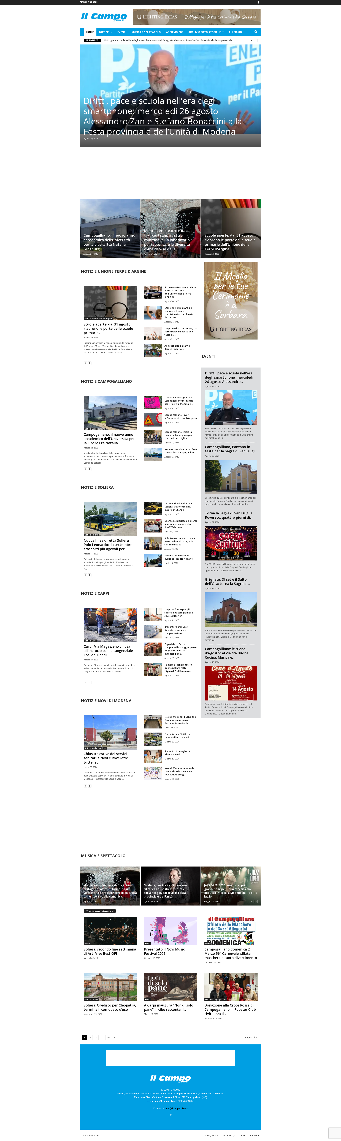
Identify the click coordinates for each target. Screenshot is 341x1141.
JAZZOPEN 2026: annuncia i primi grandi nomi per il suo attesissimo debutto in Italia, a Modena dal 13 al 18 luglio (230, 890)
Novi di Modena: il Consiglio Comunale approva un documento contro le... (180, 720)
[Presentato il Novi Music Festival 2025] (170, 931)
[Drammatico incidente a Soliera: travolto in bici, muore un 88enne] (153, 508)
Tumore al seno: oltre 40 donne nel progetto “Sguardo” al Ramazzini (178, 668)
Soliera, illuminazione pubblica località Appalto (178, 557)
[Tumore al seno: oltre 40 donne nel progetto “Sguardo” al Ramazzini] (153, 669)
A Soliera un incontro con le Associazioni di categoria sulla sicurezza (180, 541)
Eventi (121, 32)
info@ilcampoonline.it (177, 1108)
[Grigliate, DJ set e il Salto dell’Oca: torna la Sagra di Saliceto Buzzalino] (231, 609)
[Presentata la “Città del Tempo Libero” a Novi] (153, 739)
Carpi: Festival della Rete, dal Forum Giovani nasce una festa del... (180, 331)
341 (108, 1037)
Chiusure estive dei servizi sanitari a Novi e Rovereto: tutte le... (106, 758)
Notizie (104, 32)
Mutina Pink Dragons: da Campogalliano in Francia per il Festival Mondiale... (178, 400)
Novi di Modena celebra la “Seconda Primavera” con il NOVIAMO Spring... (179, 771)
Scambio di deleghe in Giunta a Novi (177, 753)
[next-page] (89, 363)
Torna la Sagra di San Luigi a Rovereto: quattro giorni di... (228, 515)
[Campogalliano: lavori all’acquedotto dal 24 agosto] (153, 420)
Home (90, 32)
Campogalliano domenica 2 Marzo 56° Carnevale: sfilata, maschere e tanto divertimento (230, 953)
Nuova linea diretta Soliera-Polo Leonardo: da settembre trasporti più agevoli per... (108, 544)
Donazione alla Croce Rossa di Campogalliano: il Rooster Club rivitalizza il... (230, 1009)
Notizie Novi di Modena (95, 748)
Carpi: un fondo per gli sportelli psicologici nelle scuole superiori (178, 612)
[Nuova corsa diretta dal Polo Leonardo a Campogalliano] (153, 454)
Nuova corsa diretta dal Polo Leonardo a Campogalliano (180, 451)
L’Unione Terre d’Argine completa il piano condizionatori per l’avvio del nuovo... (178, 312)
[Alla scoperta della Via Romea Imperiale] (153, 350)
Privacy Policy (211, 1135)
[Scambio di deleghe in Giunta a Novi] (153, 756)
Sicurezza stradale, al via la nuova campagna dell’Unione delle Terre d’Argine (180, 292)
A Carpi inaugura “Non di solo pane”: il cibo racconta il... (168, 1007)
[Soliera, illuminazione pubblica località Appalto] (153, 560)
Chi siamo (235, 32)
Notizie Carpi (90, 641)
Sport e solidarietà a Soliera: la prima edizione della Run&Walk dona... (180, 524)
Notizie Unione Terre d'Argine (98, 318)
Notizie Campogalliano (95, 429)
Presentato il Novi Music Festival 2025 (164, 951)
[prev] (251, 40)
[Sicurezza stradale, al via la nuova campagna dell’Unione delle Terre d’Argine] (153, 292)
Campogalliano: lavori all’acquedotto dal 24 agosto (180, 416)
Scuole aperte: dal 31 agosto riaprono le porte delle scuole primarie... (108, 328)
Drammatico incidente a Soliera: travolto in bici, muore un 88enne (178, 506)
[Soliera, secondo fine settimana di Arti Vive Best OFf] (110, 931)
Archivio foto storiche (204, 32)
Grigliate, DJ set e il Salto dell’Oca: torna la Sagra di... (227, 581)
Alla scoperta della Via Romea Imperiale (177, 347)
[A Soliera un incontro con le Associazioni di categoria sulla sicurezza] (153, 543)
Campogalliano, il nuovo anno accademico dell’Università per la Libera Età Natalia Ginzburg (109, 242)
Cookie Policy (228, 1135)
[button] (256, 32)
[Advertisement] (170, 173)
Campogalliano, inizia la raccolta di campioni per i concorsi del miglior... (178, 435)
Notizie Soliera (91, 535)
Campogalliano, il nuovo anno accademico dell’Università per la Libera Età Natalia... (109, 438)
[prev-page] (85, 363)
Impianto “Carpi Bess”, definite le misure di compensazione (176, 630)
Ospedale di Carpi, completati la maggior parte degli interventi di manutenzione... (180, 649)
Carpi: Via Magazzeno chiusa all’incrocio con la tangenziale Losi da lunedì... (108, 650)
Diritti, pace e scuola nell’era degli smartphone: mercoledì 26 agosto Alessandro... (229, 377)
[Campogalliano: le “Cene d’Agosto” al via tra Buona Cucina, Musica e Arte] (231, 683)
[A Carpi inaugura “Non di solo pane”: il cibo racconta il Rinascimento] (170, 987)
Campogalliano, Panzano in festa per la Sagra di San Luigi (230, 449)
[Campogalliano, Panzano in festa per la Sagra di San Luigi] (231, 477)
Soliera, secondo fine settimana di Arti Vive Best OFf (110, 951)
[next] (256, 40)
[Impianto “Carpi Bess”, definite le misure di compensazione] (153, 631)
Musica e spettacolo (146, 32)
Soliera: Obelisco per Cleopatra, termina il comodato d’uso (110, 1007)
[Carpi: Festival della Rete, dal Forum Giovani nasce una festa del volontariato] (153, 333)
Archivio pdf (174, 32)
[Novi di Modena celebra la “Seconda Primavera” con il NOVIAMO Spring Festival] (153, 773)
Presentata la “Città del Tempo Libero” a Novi (177, 736)
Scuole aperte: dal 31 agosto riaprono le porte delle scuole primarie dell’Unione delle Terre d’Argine (230, 242)
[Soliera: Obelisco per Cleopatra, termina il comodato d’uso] (110, 987)
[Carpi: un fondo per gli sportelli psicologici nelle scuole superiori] (153, 614)
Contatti (242, 1135)
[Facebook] (258, 2)
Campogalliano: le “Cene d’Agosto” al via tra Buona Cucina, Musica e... (226, 653)
